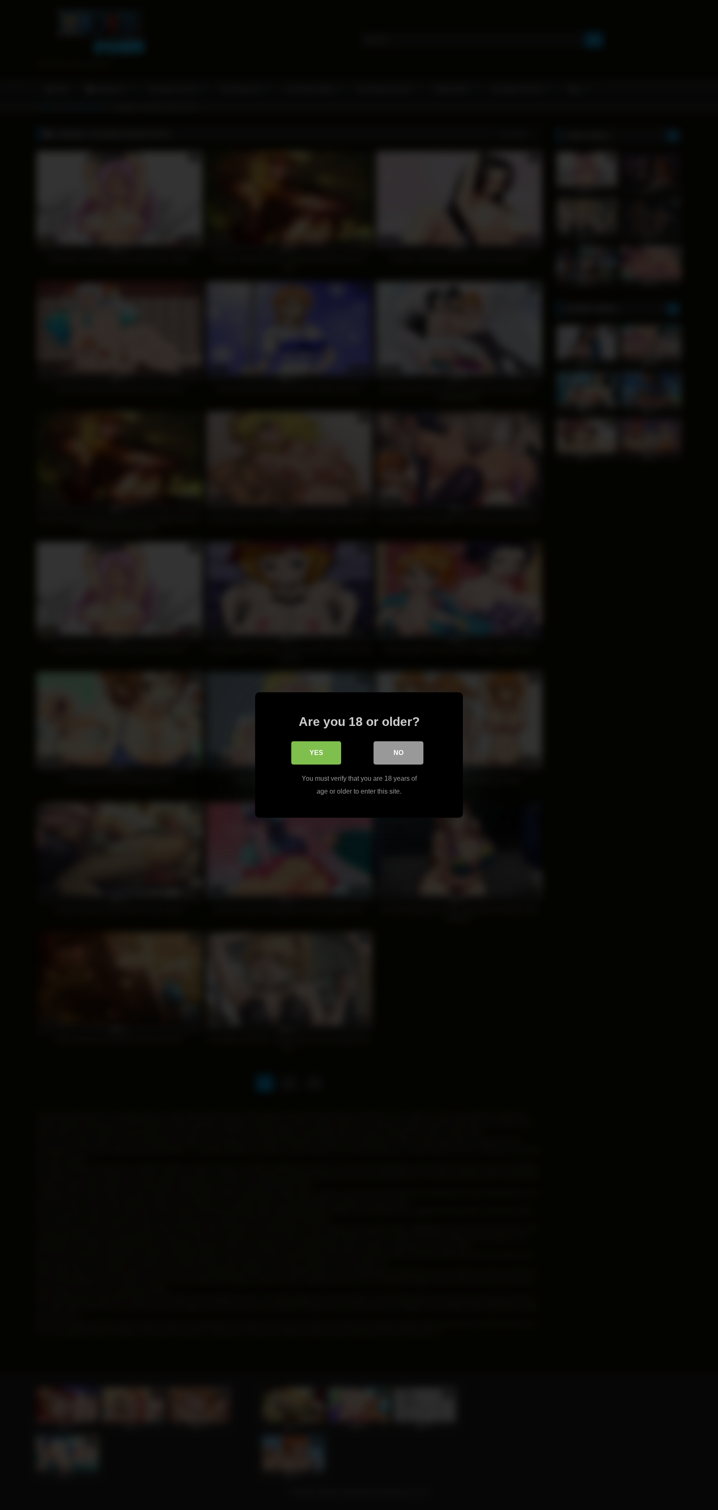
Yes (316, 752)
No (398, 752)
